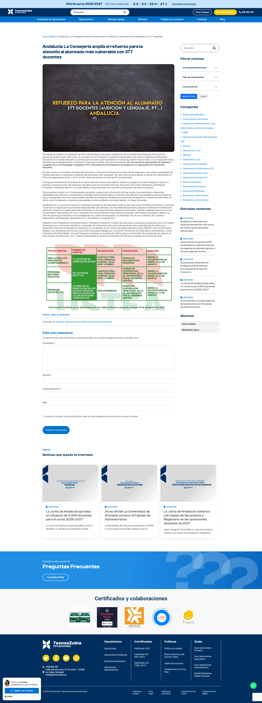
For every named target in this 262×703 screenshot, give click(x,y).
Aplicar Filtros (188, 96)
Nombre (47, 375)
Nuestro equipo (116, 19)
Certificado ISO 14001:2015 (141, 664)
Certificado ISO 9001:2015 (141, 655)
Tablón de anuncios (173, 663)
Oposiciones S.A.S (191, 150)
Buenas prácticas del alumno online (174, 655)
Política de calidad (173, 648)
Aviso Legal (150, 692)
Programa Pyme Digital (209, 692)
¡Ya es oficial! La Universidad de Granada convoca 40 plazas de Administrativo (197, 303)
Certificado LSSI (142, 648)
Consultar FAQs (55, 577)
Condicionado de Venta (188, 692)
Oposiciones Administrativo (111, 668)
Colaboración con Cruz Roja (175, 670)
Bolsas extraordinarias (101, 322)
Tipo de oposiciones (193, 77)
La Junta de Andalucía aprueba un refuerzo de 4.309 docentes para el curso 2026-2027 (197, 286)
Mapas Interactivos (192, 182)
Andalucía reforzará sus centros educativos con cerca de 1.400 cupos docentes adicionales (197, 226)
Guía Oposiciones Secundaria (202, 657)
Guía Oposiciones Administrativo (202, 666)
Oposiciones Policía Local (195, 173)
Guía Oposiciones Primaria (202, 649)
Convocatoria (189, 87)
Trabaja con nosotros (171, 19)
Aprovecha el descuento (184, 4)
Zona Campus (202, 12)
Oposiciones (85, 19)
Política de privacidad (166, 692)
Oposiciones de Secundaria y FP (198, 168)
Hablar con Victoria (23, 690)
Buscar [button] (124, 12)
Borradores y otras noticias (196, 195)
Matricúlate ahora (225, 12)
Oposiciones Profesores (115, 655)
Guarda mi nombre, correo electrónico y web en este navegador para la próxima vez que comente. (91, 416)
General (186, 146)
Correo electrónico (52, 389)
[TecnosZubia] (20, 14)
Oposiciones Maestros (115, 661)
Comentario (49, 343)
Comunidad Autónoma (194, 67)
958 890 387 (248, 12)
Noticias (142, 19)
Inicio (45, 36)
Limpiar (203, 96)
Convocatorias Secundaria (195, 119)
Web (45, 402)
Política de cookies (137, 692)
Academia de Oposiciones (51, 19)
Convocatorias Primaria (194, 186)
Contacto (202, 19)
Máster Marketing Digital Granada (202, 674)
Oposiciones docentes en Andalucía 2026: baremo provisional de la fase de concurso (194, 267)
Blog (222, 19)
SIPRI (185, 132)
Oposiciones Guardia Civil (195, 177)
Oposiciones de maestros (77, 322)
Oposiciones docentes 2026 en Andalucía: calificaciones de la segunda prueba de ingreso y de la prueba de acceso (197, 247)
